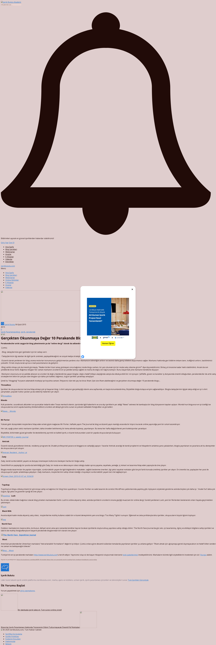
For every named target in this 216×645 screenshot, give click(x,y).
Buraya (203, 555)
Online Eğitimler (12, 280)
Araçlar (8, 254)
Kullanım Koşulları (13, 639)
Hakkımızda (10, 641)
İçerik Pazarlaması (8, 332)
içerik (23, 332)
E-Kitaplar (9, 257)
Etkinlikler (9, 261)
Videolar (8, 259)
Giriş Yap (4, 242)
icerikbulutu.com (8, 266)
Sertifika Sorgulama (13, 634)
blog (18, 332)
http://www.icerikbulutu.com (45, 555)
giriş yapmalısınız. (27, 590)
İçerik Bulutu (9, 324)
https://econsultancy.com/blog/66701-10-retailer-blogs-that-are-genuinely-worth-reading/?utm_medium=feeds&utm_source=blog (57, 559)
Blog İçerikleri (11, 249)
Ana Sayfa (9, 247)
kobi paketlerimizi (130, 555)
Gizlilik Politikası (12, 636)
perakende (30, 332)
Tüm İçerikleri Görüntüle (138, 580)
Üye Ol (11, 242)
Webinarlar (10, 252)
